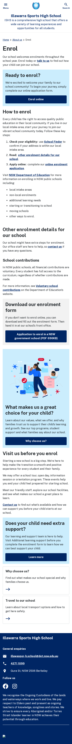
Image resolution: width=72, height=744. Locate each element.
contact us (55, 246)
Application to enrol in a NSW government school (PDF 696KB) (36, 336)
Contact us (10, 504)
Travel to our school (20, 600)
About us (17, 39)
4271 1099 (18, 663)
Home (6, 39)
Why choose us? (36, 441)
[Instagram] (15, 688)
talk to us (43, 60)
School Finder (53, 141)
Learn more (36, 557)
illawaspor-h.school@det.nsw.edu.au (34, 656)
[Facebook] (5, 688)
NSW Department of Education (29, 175)
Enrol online (36, 99)
